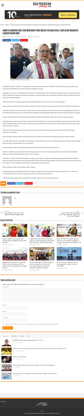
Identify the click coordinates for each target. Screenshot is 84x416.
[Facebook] (41, 411)
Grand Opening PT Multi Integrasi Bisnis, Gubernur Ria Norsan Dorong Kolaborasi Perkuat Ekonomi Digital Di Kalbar (42, 265)
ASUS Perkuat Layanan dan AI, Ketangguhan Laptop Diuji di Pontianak (67, 264)
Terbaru (22, 336)
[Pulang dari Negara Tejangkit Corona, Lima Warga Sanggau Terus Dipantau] (6, 376)
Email (4, 311)
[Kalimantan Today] (42, 4)
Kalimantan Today (9, 36)
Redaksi (3, 401)
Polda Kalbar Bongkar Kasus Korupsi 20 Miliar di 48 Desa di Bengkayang (34, 365)
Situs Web (5, 317)
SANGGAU (36, 36)
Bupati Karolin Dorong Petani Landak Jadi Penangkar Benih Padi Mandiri (14, 240)
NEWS (7, 25)
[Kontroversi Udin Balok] (6, 359)
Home (2, 25)
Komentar (5, 287)
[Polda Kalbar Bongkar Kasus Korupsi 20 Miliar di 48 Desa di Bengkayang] (6, 367)
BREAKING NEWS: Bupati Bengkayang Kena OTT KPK (28, 340)
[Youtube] (43, 411)
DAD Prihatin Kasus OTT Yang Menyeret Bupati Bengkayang (14, 213)
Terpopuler (5, 336)
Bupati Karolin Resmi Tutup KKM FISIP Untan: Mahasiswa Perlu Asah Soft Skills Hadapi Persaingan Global (14, 265)
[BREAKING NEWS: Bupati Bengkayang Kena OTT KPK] (6, 342)
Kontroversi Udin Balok (19, 357)
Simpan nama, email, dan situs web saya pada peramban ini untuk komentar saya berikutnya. (32, 324)
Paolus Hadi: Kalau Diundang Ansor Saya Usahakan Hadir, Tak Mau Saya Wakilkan (69, 214)
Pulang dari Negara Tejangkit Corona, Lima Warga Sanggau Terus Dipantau (35, 373)
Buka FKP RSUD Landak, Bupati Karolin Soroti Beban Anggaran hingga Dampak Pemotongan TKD (69, 240)
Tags (28, 336)
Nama (4, 305)
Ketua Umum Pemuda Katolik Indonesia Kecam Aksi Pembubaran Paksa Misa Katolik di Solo (39, 348)
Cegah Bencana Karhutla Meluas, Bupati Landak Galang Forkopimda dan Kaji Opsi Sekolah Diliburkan (42, 240)
